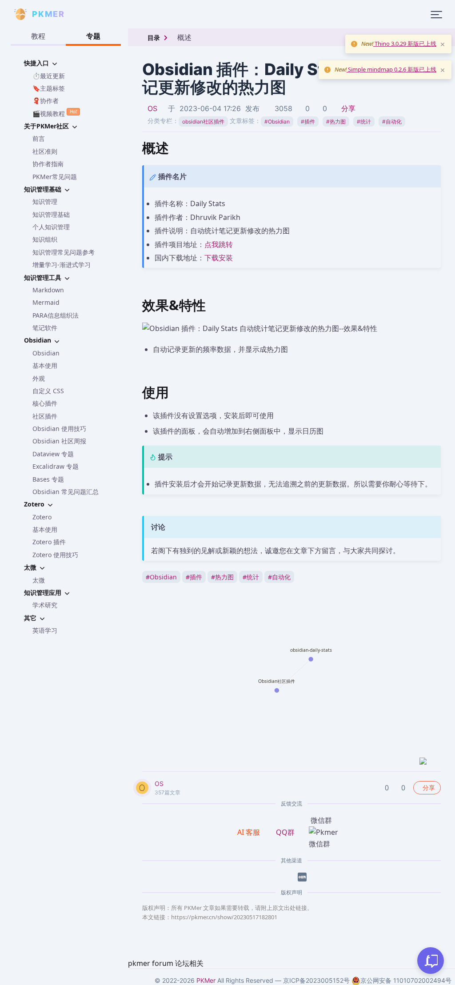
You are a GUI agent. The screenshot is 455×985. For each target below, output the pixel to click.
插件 (308, 121)
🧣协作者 (45, 100)
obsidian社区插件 (203, 121)
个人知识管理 (51, 227)
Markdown (48, 290)
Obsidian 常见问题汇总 (65, 491)
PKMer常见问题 (54, 176)
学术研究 (44, 605)
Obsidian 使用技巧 (59, 428)
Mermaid (46, 302)
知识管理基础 (51, 214)
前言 (38, 138)
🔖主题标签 (48, 88)
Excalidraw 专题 (55, 466)
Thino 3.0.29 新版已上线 (404, 44)
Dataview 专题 (53, 454)
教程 (38, 36)
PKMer (206, 980)
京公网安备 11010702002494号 (405, 980)
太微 (38, 580)
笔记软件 (44, 327)
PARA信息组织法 (55, 315)
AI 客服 (249, 832)
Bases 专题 (48, 479)
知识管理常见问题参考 (63, 252)
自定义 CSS (48, 391)
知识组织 (44, 239)
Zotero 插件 (49, 542)
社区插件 (44, 416)
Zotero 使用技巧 (55, 554)
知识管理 (44, 201)
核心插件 (44, 403)
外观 (38, 378)
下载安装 (218, 258)
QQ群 (285, 832)
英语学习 (44, 630)
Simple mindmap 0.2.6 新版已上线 (391, 69)
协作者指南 (48, 164)
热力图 (336, 121)
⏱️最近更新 (48, 76)
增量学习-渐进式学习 (61, 264)
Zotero (42, 517)
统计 (364, 121)
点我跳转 (218, 244)
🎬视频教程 (54, 112)
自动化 (392, 121)
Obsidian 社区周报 (59, 441)
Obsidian (46, 353)
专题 (93, 36)
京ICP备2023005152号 (316, 980)
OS (152, 108)
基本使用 (44, 365)
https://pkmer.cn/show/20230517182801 (224, 917)
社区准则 (44, 151)
